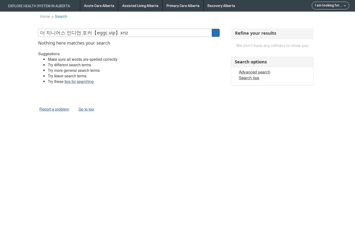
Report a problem (54, 109)
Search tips (249, 78)
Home (45, 16)
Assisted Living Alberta (140, 6)
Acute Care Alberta (99, 6)
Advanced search (254, 72)
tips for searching (79, 81)
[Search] (216, 33)
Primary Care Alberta (182, 6)
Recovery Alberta (221, 6)
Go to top (86, 109)
